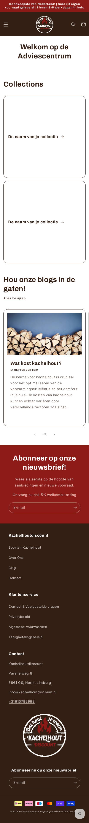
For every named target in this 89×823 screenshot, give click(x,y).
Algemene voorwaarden (28, 627)
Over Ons (16, 558)
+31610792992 (22, 701)
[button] (6, 25)
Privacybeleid (19, 617)
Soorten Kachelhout (25, 547)
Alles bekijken (14, 298)
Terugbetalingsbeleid (26, 637)
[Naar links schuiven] (35, 434)
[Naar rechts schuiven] (54, 434)
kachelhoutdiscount (29, 811)
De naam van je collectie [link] (33, 137)
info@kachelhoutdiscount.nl (33, 692)
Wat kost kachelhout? (36, 363)
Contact (15, 578)
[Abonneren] (75, 507)
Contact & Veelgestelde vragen (34, 607)
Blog (12, 568)
